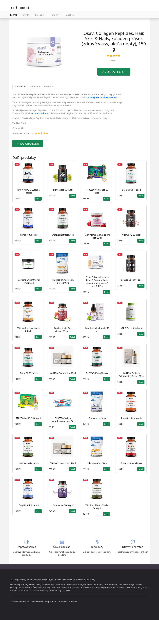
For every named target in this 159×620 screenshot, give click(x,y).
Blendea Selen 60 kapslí (131, 279)
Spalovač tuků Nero (70, 587)
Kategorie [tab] (48, 86)
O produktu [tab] (20, 86)
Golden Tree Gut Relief (20, 590)
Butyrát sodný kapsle (29, 505)
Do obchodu (29, 144)
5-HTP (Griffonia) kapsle (97, 373)
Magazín (73, 601)
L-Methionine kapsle (131, 189)
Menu (13, 14)
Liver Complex (40, 590)
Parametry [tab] (35, 86)
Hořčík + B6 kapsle (28, 234)
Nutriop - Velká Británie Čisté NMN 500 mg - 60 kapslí (35, 587)
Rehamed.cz (23, 601)
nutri (84, 579)
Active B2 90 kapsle (29, 373)
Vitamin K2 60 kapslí (131, 234)
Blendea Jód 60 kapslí (63, 189)
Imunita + (98, 584)
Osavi (113, 60)
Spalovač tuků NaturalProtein (68, 584)
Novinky (25, 15)
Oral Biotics (54, 590)
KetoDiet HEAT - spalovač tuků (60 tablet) (122, 584)
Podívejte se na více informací (102, 97)
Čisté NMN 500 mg (90, 587)
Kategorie (39, 15)
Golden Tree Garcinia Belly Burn (132, 587)
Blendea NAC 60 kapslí (63, 505)
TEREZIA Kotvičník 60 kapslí (28, 418)
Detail (38, 198)
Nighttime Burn (108, 587)
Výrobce (70, 15)
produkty (46, 579)
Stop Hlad (88, 584)
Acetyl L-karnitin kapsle (131, 463)
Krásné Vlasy (35, 584)
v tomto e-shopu (40, 113)
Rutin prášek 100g (97, 418)
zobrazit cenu (115, 72)
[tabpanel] (68, 115)
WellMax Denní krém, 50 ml (63, 373)
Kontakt (63, 601)
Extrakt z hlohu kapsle (131, 418)
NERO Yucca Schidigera (131, 328)
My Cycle (66, 590)
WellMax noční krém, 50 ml (63, 463)
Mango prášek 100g (97, 463)
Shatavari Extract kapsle (63, 234)
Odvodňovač (48, 584)
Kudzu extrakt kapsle (29, 463)
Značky (55, 15)
